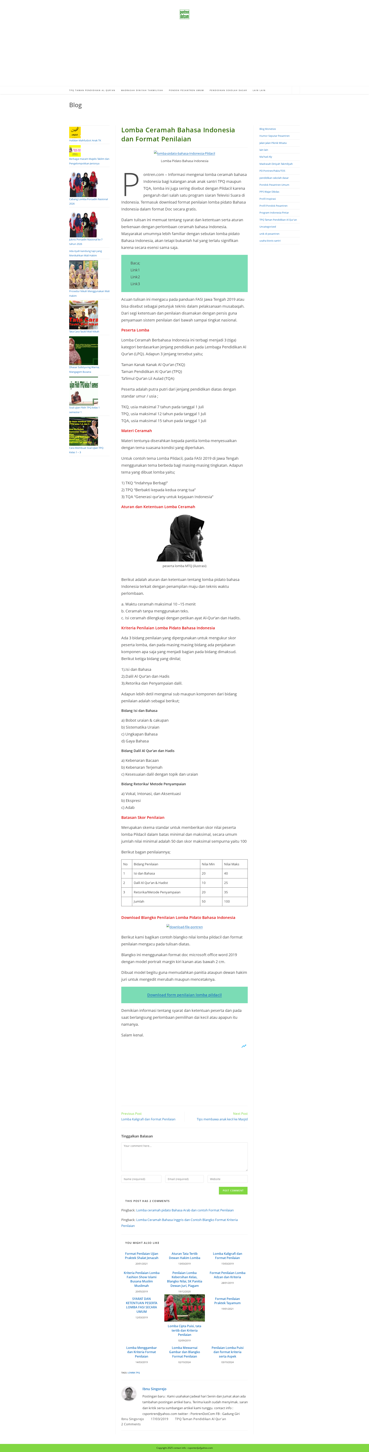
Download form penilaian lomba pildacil (184, 994)
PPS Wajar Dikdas (269, 191)
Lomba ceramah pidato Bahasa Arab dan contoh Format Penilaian (185, 1210)
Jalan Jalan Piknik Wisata (273, 143)
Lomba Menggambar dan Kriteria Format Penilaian (141, 1352)
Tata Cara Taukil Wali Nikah (84, 331)
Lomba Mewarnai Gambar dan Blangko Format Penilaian (184, 1352)
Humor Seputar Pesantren (274, 135)
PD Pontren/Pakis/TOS (272, 170)
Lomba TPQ (134, 1372)
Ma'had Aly (265, 156)
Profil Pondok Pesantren (273, 205)
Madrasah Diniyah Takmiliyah (276, 164)
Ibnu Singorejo (154, 1389)
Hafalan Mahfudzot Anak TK (85, 140)
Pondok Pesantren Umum (274, 184)
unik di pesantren (269, 233)
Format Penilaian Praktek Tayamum (227, 1301)
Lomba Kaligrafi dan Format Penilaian (227, 1256)
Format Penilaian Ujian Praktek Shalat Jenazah (141, 1256)
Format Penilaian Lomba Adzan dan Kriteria (227, 1275)
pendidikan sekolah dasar (274, 178)
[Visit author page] (129, 1393)
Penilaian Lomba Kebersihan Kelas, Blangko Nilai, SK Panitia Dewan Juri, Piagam (184, 1279)
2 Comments (131, 1424)
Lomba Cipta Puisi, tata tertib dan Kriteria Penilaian (184, 1330)
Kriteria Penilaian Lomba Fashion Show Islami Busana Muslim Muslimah (142, 1279)
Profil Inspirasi (267, 198)
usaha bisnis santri (270, 240)
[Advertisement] (184, 57)
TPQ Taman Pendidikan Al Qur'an (200, 1419)
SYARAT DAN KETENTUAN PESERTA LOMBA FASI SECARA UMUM (141, 1305)
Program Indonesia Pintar (274, 212)
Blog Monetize (267, 129)
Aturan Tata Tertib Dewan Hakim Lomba (184, 1256)
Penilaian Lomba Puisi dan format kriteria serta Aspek (228, 1352)
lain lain (263, 150)
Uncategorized (267, 226)
